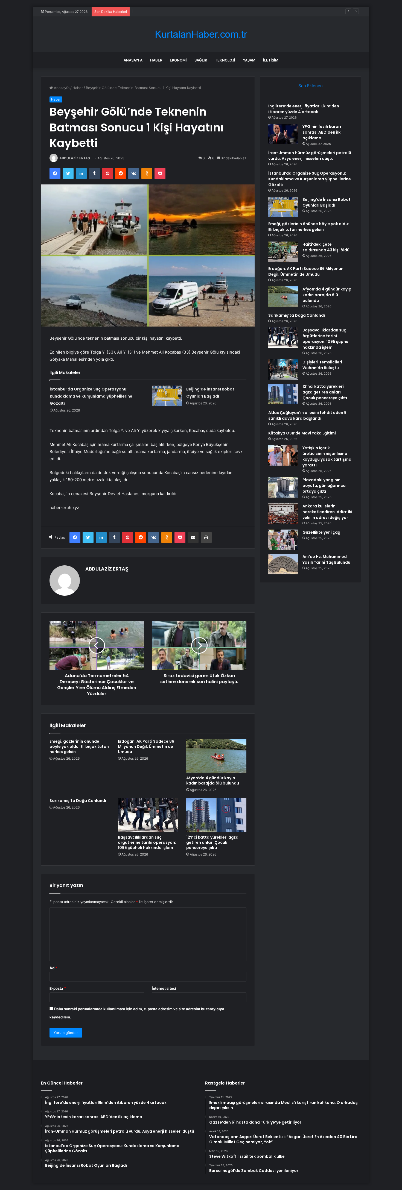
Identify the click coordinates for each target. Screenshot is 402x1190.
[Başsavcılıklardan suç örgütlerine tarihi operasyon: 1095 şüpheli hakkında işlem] (148, 815)
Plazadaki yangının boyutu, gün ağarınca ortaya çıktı (324, 485)
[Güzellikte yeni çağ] (283, 540)
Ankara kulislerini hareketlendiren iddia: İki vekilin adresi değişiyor (327, 511)
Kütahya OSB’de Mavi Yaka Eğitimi (302, 433)
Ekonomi (178, 60)
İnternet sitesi (164, 988)
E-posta (57, 988)
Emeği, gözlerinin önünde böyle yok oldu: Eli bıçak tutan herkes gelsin (79, 746)
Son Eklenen (310, 85)
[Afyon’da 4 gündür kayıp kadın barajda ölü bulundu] (216, 756)
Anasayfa (133, 60)
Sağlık (200, 60)
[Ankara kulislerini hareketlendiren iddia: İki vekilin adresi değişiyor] (283, 513)
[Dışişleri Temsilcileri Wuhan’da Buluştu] (283, 369)
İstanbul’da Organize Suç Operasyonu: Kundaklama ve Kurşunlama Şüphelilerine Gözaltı (91, 396)
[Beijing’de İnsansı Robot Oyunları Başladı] (167, 396)
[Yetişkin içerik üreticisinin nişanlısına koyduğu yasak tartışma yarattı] (283, 455)
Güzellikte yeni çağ (321, 532)
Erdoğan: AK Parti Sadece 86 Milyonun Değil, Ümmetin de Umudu (146, 746)
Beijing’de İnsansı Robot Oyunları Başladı (326, 202)
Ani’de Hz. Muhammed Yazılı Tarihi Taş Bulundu (326, 559)
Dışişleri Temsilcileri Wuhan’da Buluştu (322, 365)
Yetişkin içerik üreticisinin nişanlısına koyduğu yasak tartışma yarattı (326, 456)
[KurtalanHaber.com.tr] (201, 34)
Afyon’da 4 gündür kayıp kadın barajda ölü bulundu (212, 780)
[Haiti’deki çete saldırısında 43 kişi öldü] (283, 252)
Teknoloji (225, 60)
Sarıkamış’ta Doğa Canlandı (77, 800)
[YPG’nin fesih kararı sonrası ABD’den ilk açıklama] (283, 134)
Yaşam (249, 60)
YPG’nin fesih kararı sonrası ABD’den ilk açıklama (321, 132)
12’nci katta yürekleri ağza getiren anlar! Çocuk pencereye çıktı (212, 842)
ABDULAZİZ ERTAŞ (74, 158)
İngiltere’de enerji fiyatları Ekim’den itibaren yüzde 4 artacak (303, 108)
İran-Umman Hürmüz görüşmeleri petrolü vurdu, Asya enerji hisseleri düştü (196, 11)
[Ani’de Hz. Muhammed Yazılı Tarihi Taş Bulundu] (283, 564)
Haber (156, 60)
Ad (53, 968)
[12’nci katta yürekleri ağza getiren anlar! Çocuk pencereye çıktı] (216, 815)
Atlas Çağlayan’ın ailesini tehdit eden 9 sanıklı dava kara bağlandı (307, 415)
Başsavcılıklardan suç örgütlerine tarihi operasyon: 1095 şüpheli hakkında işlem (147, 842)
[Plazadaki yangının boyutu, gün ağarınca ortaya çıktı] (283, 487)
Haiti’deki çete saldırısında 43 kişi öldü (325, 247)
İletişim (270, 60)
